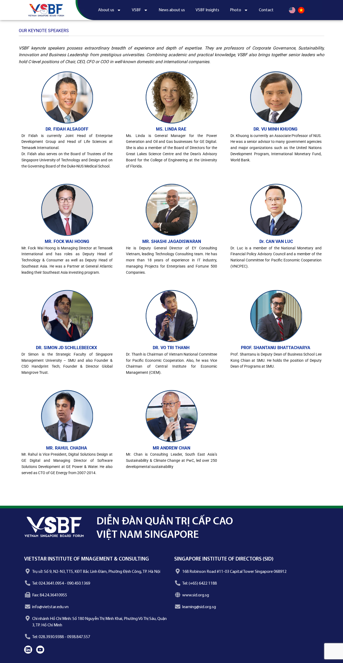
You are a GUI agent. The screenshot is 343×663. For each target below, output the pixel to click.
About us (106, 10)
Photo (235, 10)
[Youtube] (40, 650)
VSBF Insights (207, 10)
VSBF (136, 10)
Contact (266, 10)
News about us (172, 10)
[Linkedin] (28, 650)
